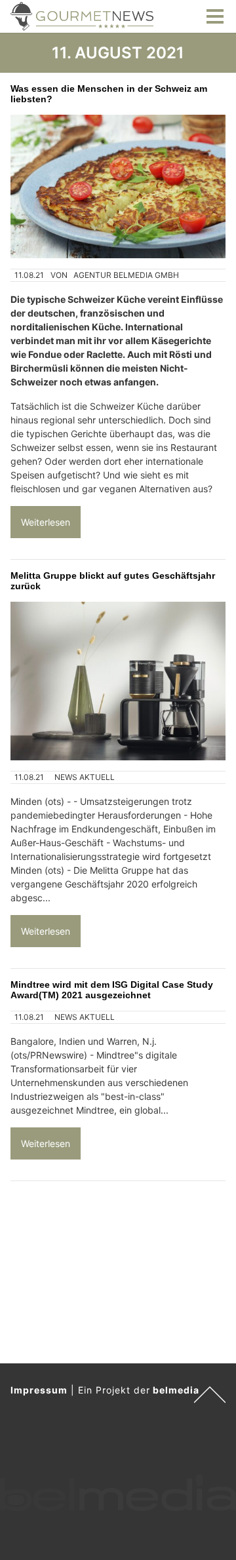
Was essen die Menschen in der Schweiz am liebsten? (108, 93)
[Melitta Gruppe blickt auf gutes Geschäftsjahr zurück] (118, 681)
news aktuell (84, 777)
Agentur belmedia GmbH (126, 275)
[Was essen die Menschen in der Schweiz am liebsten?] (118, 186)
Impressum (39, 1389)
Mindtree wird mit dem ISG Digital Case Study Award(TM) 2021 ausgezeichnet (111, 989)
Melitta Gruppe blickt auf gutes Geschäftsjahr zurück (112, 580)
